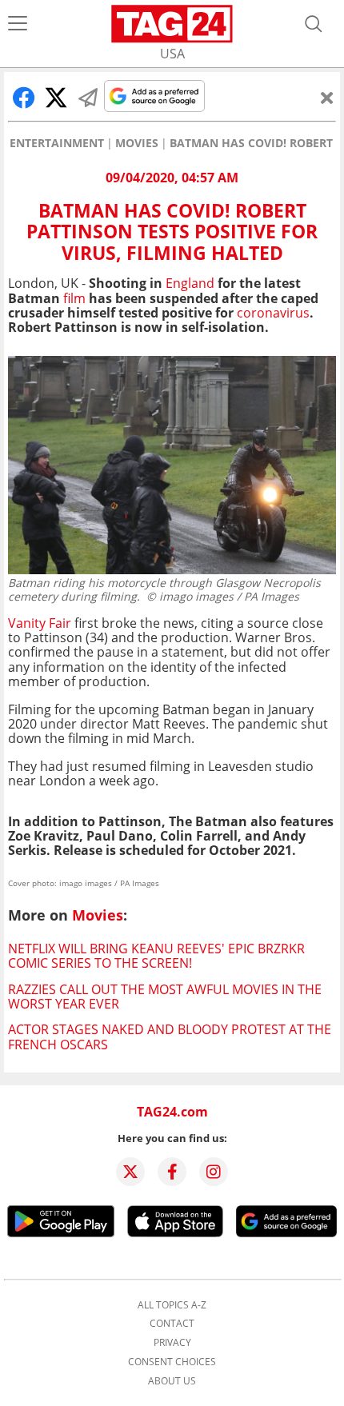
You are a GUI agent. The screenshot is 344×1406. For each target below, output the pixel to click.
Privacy (172, 1342)
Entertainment (57, 143)
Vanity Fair (41, 623)
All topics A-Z (172, 1305)
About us (172, 1381)
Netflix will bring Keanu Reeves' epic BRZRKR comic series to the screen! (156, 956)
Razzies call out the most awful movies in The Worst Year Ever (165, 997)
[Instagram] (213, 1171)
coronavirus (273, 313)
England (190, 283)
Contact (172, 1323)
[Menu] (17, 24)
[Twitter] (130, 1171)
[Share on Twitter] (56, 98)
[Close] (327, 97)
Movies (136, 143)
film (74, 298)
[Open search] (313, 24)
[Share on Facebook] (24, 98)
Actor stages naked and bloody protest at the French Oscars (169, 1037)
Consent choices (172, 1362)
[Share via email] (88, 98)
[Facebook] (172, 1171)
